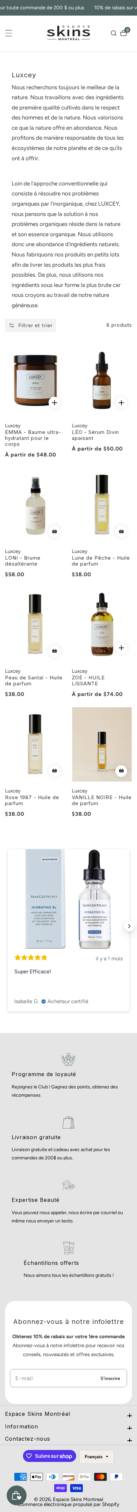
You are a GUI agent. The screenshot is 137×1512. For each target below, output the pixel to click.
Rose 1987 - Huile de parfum (32, 800)
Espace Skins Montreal (78, 1499)
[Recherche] (114, 33)
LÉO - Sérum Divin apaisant (95, 435)
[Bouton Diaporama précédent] (7, 926)
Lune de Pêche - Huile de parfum (101, 561)
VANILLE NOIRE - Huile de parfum (102, 800)
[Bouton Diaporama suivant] (129, 926)
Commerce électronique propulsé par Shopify (68, 1504)
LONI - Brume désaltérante (23, 561)
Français (94, 1456)
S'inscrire (110, 1378)
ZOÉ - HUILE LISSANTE (88, 681)
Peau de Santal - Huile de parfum (34, 681)
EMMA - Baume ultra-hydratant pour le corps (33, 438)
